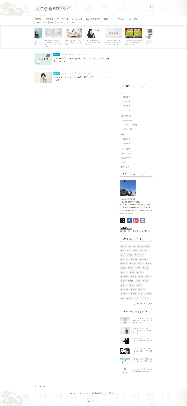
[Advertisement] (136, 66)
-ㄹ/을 (133, 246)
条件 (146, 281)
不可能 (134, 263)
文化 (131, 281)
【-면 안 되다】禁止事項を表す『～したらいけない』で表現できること (141, 351)
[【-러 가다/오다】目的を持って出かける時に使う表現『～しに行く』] (133, 33)
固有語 (125, 272)
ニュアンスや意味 (93, 19)
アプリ (144, 250)
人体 (142, 263)
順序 (134, 294)
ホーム (72, 393)
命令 (146, 268)
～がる (83, 54)
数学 (124, 281)
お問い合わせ (112, 393)
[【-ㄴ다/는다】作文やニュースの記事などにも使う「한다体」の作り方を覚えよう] (93, 33)
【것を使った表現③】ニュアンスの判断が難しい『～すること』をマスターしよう (141, 320)
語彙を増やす (126, 116)
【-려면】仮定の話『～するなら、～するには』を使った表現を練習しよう (141, 331)
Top (36, 386)
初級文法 (49, 19)
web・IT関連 (133, 19)
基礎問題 (126, 139)
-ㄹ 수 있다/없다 (144, 246)
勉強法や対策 (41, 22)
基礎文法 (38, 19)
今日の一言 (107, 19)
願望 (79, 54)
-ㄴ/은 (125, 246)
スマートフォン (128, 255)
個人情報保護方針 (98, 393)
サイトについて (83, 393)
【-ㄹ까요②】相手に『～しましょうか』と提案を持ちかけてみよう (141, 341)
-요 (137, 250)
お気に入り (70, 22)
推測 (134, 276)
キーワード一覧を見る (143, 304)
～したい (88, 54)
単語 (124, 268)
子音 (133, 272)
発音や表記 (120, 19)
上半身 (125, 263)
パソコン (140, 255)
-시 (130, 250)
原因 (131, 268)
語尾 (134, 289)
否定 (139, 268)
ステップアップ (62, 19)
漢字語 (125, 285)
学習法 (141, 272)
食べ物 (149, 294)
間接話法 (125, 294)
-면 (124, 250)
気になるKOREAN (53, 8)
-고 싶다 (63, 54)
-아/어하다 (70, 54)
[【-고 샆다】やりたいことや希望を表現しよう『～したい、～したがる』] (43, 78)
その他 (60, 22)
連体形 (143, 289)
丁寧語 (144, 259)
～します (145, 298)
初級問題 (56, 54)
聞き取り (125, 289)
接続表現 (125, 276)
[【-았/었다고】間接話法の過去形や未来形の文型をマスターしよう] (73, 33)
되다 (130, 298)
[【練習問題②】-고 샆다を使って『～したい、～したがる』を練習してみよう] (43, 59)
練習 (52, 22)
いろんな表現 (77, 19)
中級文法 (126, 106)
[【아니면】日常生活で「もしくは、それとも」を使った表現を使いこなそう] (53, 33)
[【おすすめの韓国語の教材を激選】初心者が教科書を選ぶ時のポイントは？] (113, 33)
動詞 (149, 263)
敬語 (142, 276)
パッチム (125, 259)
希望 (75, 54)
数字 (149, 276)
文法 (123, 93)
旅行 (139, 281)
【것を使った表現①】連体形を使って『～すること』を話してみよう (141, 361)
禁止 (140, 285)
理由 (133, 285)
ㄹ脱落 (135, 259)
